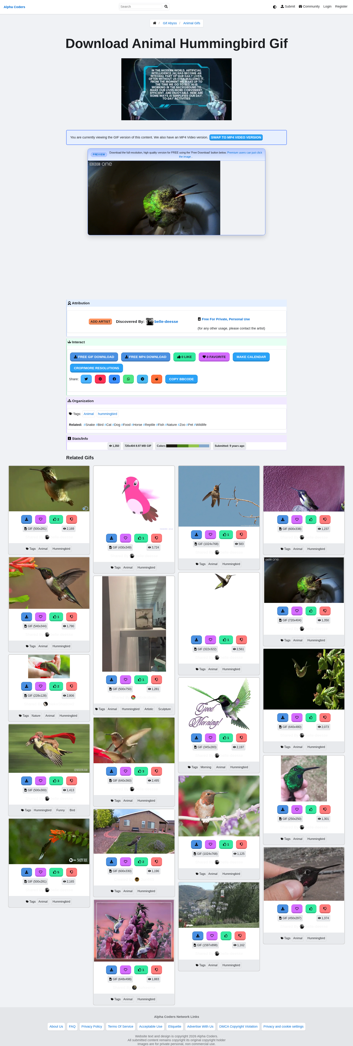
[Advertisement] (176, 266)
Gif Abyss (170, 23)
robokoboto (146, 697)
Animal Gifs (191, 23)
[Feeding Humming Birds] (49, 677)
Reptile (149, 425)
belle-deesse (166, 321)
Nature (171, 425)
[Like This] (226, 935)
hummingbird (107, 414)
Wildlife (200, 425)
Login (327, 6)
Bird (100, 425)
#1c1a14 (171, 445)
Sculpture (164, 709)
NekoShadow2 (61, 704)
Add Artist (100, 321)
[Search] (166, 6)
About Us (56, 1026)
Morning (206, 767)
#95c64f (193, 445)
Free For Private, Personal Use (226, 319)
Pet (190, 425)
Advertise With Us (200, 1026)
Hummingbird (61, 548)
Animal (89, 414)
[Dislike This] (71, 519)
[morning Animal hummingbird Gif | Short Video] (219, 728)
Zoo (182, 425)
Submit (289, 6)
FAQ (72, 1026)
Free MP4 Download (147, 357)
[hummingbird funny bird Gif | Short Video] (49, 772)
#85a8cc (204, 445)
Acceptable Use (150, 1026)
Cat (108, 425)
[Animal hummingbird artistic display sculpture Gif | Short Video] (134, 670)
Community (311, 6)
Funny (60, 810)
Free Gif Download (95, 357)
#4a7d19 (182, 445)
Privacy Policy (91, 1026)
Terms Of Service (120, 1026)
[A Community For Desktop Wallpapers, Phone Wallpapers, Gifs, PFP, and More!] (154, 23)
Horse (137, 425)
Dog (116, 425)
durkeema (146, 987)
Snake (90, 425)
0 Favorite (216, 357)
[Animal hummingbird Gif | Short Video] (49, 510)
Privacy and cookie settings (283, 1026)
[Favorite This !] (40, 519)
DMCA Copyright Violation (238, 1026)
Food (126, 425)
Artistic (149, 709)
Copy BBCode (181, 379)
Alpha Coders (14, 7)
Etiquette (174, 1026)
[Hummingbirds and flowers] (134, 961)
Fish (160, 425)
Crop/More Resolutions (96, 368)
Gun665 (147, 879)
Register (341, 6)
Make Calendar (251, 357)
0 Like (186, 357)
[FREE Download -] (26, 519)
